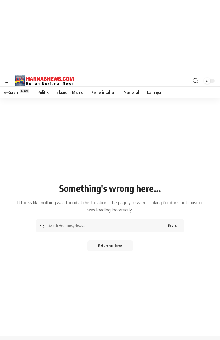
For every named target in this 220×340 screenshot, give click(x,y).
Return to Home (110, 246)
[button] (9, 80)
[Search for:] (103, 225)
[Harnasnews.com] (44, 80)
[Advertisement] (110, 37)
